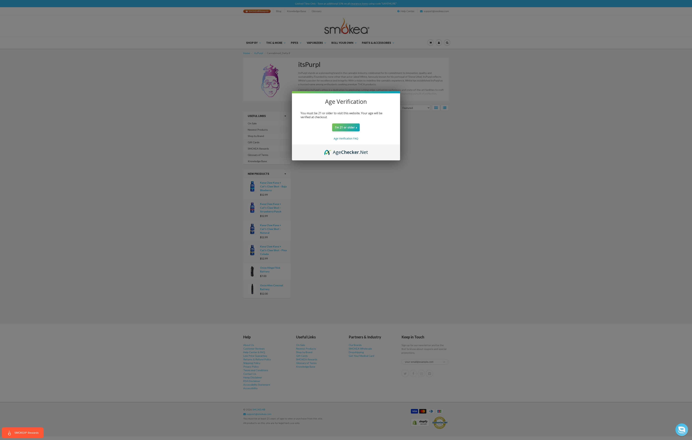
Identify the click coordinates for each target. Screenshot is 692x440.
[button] (681, 429)
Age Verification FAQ (346, 138)
